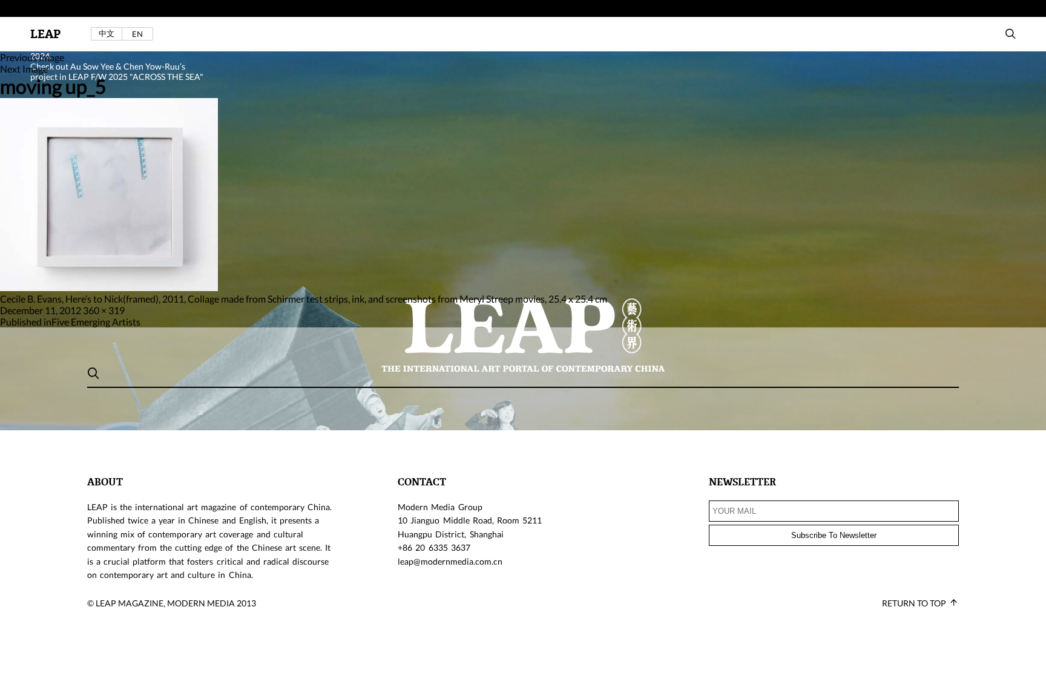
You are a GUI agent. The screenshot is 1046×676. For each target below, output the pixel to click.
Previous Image (32, 57)
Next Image (24, 68)
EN (137, 34)
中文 (106, 33)
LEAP (45, 34)
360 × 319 (104, 310)
